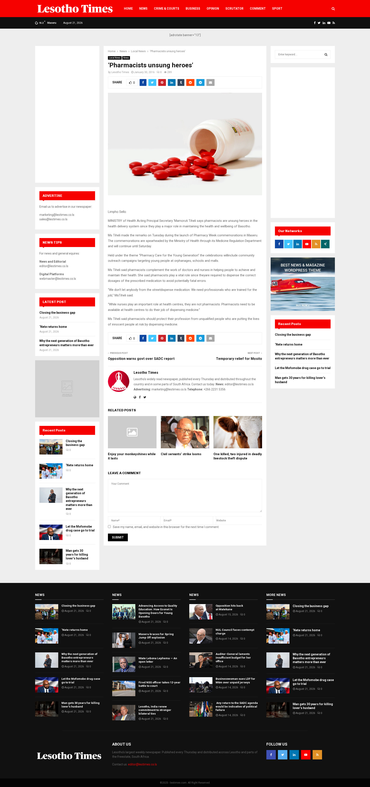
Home (128, 8)
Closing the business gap (57, 312)
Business (193, 8)
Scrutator (234, 8)
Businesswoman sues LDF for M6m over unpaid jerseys (235, 680)
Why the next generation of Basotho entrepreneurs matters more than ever (79, 657)
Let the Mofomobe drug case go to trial (303, 368)
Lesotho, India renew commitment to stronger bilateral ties (155, 710)
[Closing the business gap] (51, 447)
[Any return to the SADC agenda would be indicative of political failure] (200, 709)
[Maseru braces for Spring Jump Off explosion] (123, 640)
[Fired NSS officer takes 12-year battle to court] (123, 688)
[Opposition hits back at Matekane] (200, 611)
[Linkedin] (294, 754)
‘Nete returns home (53, 326)
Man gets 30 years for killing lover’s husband (77, 554)
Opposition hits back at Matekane (229, 607)
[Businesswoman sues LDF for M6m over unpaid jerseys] (200, 685)
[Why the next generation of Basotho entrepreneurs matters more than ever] (51, 495)
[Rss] (317, 754)
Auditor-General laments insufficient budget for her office (233, 657)
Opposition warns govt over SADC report (141, 359)
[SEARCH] (326, 54)
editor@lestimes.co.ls (142, 764)
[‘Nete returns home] (51, 471)
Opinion (213, 8)
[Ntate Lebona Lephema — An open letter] (123, 664)
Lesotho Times (120, 72)
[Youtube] (305, 754)
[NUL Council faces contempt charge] (200, 636)
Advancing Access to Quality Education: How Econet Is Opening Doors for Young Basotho (158, 611)
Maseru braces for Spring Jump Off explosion (156, 636)
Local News (115, 58)
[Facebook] (271, 754)
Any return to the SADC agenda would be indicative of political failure (237, 706)
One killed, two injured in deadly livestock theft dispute (237, 456)
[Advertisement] (67, 114)
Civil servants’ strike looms (181, 454)
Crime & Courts (166, 8)
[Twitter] (282, 754)
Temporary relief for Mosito (239, 359)
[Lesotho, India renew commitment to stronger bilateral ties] (123, 712)
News (143, 8)
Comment (258, 8)
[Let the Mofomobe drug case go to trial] (51, 532)
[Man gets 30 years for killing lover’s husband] (51, 556)
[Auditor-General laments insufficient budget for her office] (200, 660)
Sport (277, 8)
